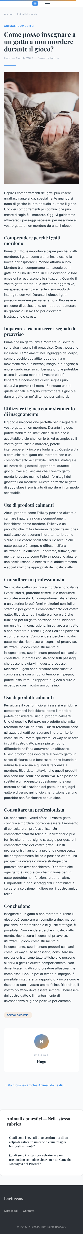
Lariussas (13, 1198)
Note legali (11, 1210)
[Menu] (48, 3)
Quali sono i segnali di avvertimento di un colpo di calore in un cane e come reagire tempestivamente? (38, 1142)
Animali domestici (27, 14)
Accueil (8, 14)
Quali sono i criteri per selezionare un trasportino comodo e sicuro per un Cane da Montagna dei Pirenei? (40, 1159)
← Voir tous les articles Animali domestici (34, 1085)
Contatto (28, 1210)
